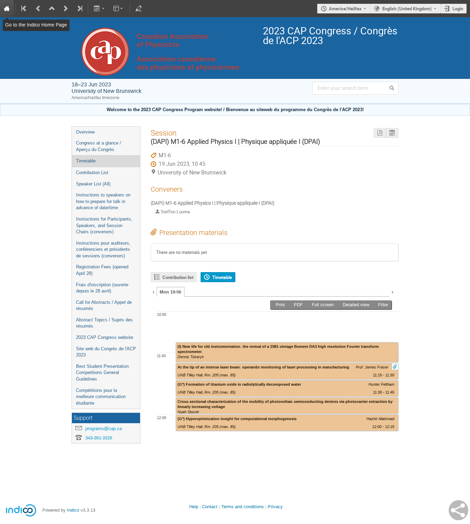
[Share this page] (458, 510)
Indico (73, 510)
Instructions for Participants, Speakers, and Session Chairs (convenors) (104, 225)
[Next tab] (392, 291)
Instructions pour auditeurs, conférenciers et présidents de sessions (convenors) (103, 249)
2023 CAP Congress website (104, 337)
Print (280, 305)
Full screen (323, 305)
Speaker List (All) (93, 183)
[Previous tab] (153, 291)
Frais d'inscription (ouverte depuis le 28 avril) (102, 288)
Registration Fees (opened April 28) (102, 270)
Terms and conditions (242, 507)
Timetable (86, 160)
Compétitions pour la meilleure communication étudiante (101, 397)
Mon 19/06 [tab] (170, 292)
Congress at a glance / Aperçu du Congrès (98, 146)
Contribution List (92, 172)
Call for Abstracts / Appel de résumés (104, 305)
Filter (383, 305)
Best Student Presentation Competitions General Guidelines (102, 373)
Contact (209, 507)
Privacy (275, 507)
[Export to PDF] (380, 133)
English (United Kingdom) (407, 9)
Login (457, 9)
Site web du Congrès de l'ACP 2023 (106, 352)
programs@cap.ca (103, 428)
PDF (298, 305)
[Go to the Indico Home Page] (7, 8)
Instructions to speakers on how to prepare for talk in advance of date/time (103, 201)
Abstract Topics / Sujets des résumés (104, 323)
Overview (85, 132)
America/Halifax (345, 9)
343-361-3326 (98, 438)
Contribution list (177, 277)
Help (193, 507)
